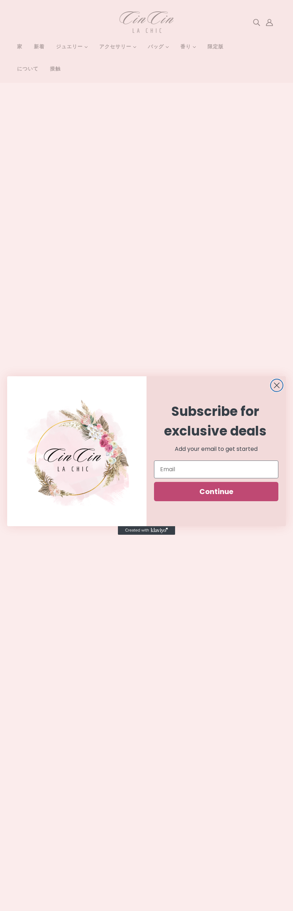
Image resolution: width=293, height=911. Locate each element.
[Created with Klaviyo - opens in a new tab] (146, 530)
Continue (216, 492)
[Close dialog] (276, 385)
